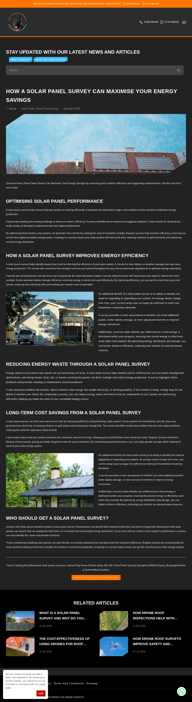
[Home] (17, 22)
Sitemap (92, 683)
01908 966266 (133, 4)
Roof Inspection (20, 59)
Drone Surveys (74, 697)
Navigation (184, 22)
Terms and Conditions (69, 683)
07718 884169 (152, 4)
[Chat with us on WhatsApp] (181, 691)
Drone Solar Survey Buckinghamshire (96, 577)
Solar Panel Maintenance (50, 59)
